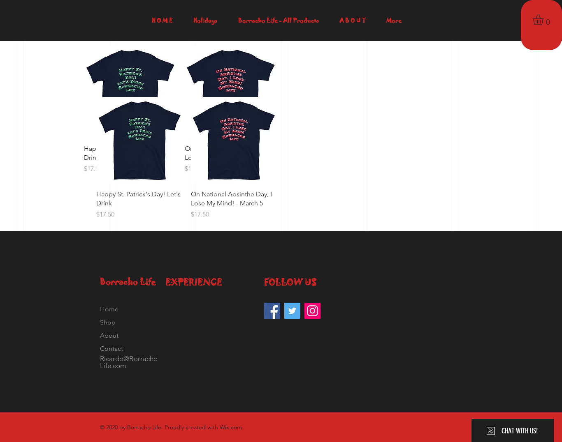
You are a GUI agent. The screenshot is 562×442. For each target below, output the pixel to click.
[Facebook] (272, 311)
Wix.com (231, 427)
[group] (281, 158)
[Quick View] (139, 140)
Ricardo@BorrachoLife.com (129, 362)
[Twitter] (292, 311)
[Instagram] (312, 311)
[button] (544, 19)
